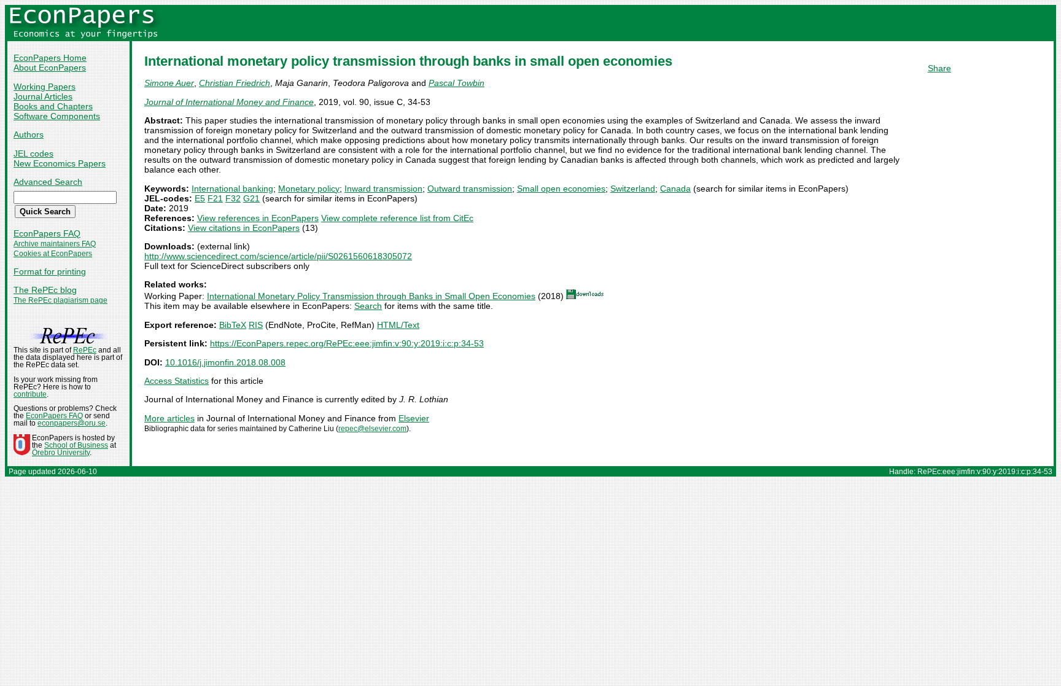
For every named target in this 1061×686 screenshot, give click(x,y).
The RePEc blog (45, 290)
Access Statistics (176, 381)
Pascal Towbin (456, 83)
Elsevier (413, 418)
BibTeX (232, 325)
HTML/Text (398, 325)
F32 (233, 198)
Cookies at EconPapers (53, 253)
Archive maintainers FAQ (55, 244)
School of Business (76, 445)
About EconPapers (50, 67)
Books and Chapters (53, 106)
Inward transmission (383, 188)
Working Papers (45, 87)
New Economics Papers (60, 163)
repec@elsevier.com (372, 428)
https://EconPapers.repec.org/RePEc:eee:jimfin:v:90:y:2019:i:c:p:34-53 (347, 343)
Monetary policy (309, 188)
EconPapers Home (50, 58)
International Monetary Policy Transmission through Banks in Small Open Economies (371, 296)
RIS (256, 325)
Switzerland (632, 188)
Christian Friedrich (234, 83)
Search (368, 306)
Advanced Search (48, 182)
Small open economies (561, 188)
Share (939, 68)
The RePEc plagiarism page (60, 300)
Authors (29, 134)
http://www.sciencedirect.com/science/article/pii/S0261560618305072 (278, 256)
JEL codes (33, 153)
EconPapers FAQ (47, 233)
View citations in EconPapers (244, 228)
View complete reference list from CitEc (397, 218)
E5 (200, 198)
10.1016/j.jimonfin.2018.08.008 (225, 362)
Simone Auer (169, 83)
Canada (675, 188)
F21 (215, 198)
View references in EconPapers (258, 218)
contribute (30, 394)
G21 (251, 198)
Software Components (57, 116)
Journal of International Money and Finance (229, 102)
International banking (232, 188)
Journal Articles (43, 96)
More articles (169, 418)
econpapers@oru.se (71, 423)
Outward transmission (469, 188)
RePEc (84, 350)
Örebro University (61, 452)
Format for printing (50, 271)
